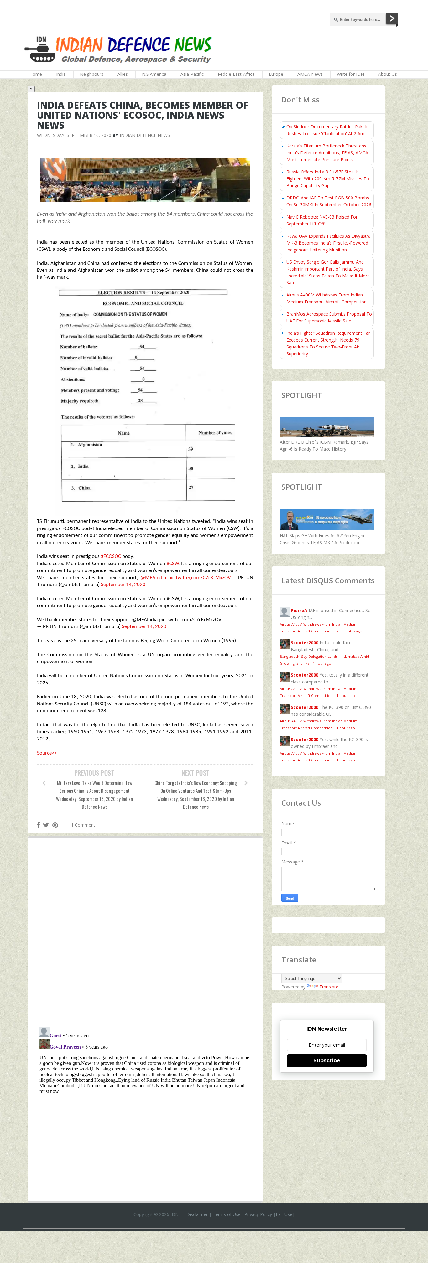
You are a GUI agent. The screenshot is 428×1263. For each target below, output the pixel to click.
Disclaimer (197, 1214)
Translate (328, 987)
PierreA (299, 610)
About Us (387, 74)
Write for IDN (350, 74)
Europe (276, 74)
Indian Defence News (145, 135)
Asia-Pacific (192, 74)
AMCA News (310, 74)
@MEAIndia (153, 577)
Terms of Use (227, 1214)
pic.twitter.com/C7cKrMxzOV (199, 577)
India (61, 74)
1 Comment (83, 825)
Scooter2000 (304, 643)
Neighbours (91, 74)
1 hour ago (322, 663)
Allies (122, 74)
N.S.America (154, 74)
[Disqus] (145, 934)
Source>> (47, 753)
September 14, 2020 (123, 584)
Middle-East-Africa (236, 74)
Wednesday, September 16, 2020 (74, 135)
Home (35, 74)
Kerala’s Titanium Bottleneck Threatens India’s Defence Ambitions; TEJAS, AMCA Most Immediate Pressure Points (327, 152)
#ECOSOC (111, 556)
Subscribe (326, 1061)
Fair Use (284, 1214)
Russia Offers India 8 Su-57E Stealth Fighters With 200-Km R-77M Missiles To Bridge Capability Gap (327, 178)
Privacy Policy (258, 1214)
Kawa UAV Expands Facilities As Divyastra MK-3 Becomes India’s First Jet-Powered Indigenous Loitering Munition (328, 243)
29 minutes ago (349, 631)
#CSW (173, 563)
